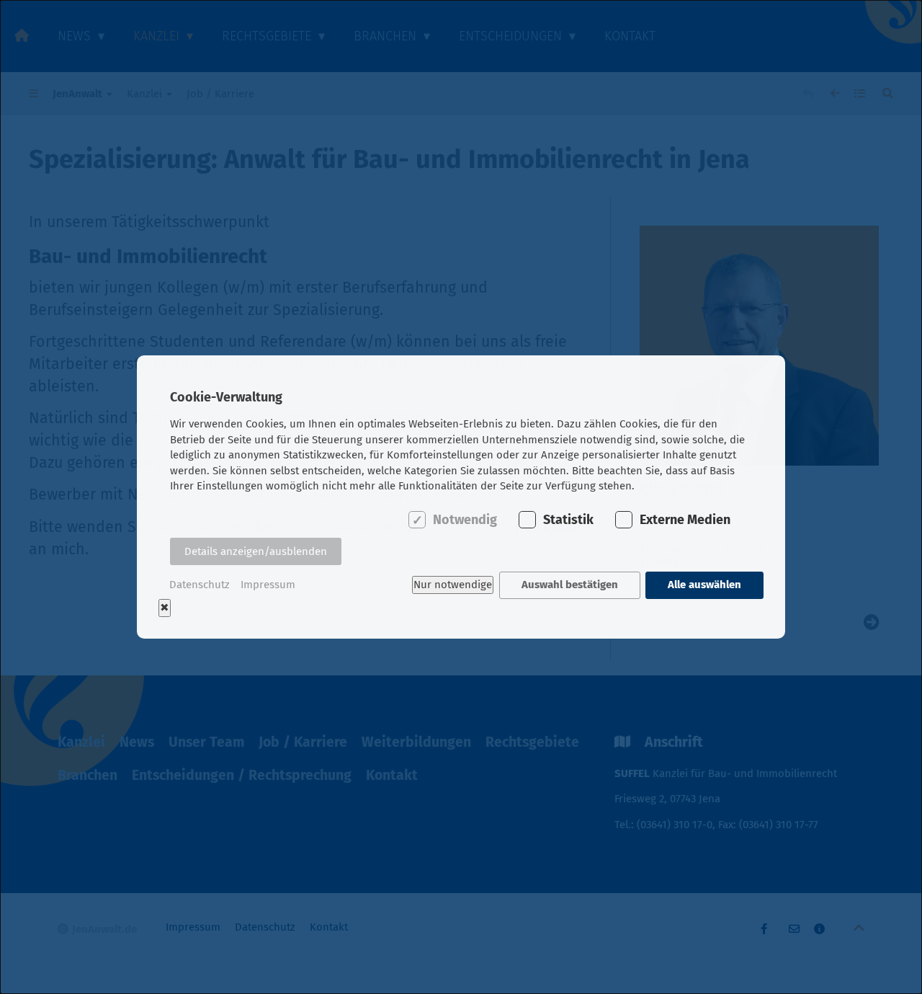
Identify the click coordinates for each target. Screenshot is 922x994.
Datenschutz (199, 584)
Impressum (268, 584)
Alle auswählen (704, 584)
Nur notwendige (452, 584)
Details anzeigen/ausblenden (255, 551)
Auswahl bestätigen (570, 584)
